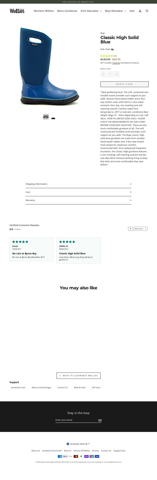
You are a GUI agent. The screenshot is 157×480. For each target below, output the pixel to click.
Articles (95, 450)
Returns (67, 450)
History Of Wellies (82, 450)
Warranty (30, 200)
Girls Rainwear (90, 10)
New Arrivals (80, 387)
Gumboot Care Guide (52, 450)
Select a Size (105, 69)
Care (28, 192)
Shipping (116, 63)
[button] (107, 55)
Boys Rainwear (114, 10)
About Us (35, 450)
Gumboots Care (18, 387)
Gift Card (96, 387)
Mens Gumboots (67, 10)
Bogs (102, 33)
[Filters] (130, 229)
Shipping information (36, 184)
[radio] (103, 74)
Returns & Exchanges (41, 387)
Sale (131, 10)
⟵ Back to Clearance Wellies (78, 375)
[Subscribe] (99, 420)
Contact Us (63, 387)
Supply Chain (119, 450)
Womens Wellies (44, 10)
